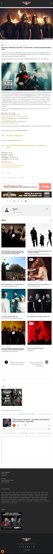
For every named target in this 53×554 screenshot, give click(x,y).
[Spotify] (27, 547)
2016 (14, 492)
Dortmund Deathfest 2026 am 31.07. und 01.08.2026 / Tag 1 (39, 284)
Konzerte (32, 346)
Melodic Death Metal (25, 497)
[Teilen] (7, 201)
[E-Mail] (18, 201)
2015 (10, 492)
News (9, 45)
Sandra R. (5, 45)
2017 (18, 492)
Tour (12, 502)
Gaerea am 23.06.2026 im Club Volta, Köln (35, 348)
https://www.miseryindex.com (8, 163)
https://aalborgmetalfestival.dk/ (8, 120)
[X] (21, 547)
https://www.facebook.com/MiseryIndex (10, 167)
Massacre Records (14, 497)
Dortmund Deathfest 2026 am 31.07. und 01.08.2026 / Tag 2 (12, 284)
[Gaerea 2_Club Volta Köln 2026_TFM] (40, 333)
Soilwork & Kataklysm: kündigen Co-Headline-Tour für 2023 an (17, 363)
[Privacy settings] (2, 551)
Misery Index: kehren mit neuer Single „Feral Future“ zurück (39, 316)
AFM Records (9, 494)
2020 (29, 492)
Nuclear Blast (22, 499)
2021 (32, 492)
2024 (43, 492)
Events (2, 282)
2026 (3, 494)
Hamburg (31, 495)
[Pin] (14, 201)
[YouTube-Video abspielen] (26, 76)
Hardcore (37, 495)
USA (16, 502)
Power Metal (43, 499)
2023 (40, 492)
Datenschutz (34, 543)
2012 (3, 492)
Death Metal (45, 494)
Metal (33, 497)
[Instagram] (23, 547)
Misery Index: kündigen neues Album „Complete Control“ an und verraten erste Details (26, 146)
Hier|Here (11, 480)
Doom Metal (13, 495)
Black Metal (16, 494)
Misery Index (21, 177)
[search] (50, 380)
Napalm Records (13, 499)
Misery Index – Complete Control (14, 135)
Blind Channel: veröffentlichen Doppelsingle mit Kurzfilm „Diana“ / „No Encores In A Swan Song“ (39, 251)
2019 (25, 492)
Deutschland (5, 495)
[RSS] (30, 547)
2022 (36, 492)
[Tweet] (10, 201)
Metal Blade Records (42, 497)
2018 (21, 492)
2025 (47, 492)
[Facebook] (19, 547)
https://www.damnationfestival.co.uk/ (10, 123)
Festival (19, 495)
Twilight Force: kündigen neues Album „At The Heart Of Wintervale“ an (36, 364)
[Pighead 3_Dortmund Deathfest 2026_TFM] (40, 269)
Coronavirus (37, 494)
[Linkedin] (25, 547)
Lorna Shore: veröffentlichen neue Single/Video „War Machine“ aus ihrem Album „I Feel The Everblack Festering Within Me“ (13, 349)
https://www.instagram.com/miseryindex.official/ (12, 165)
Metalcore (4, 499)
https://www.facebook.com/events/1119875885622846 (14, 116)
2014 (7, 492)
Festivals (6, 282)
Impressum (29, 543)
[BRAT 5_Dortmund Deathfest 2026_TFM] (13, 269)
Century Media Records (12, 177)
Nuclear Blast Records (33, 499)
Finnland (25, 495)
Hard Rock (44, 495)
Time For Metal (5, 502)
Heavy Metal (5, 497)
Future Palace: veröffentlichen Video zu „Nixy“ (9, 316)
